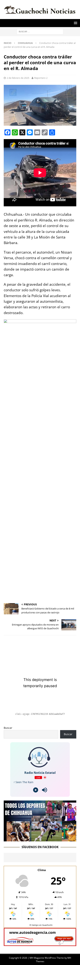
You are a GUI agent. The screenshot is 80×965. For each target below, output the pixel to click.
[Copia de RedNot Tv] (40, 839)
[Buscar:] (40, 31)
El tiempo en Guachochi (41, 925)
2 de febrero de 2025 (18, 78)
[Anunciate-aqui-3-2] (40, 944)
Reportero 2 (40, 78)
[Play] (36, 790)
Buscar (8, 728)
